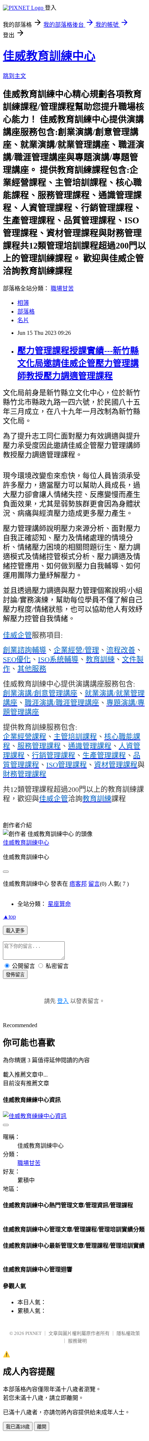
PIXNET (33, 1333)
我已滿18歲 (18, 1426)
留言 (94, 884)
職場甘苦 (62, 288)
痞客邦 (78, 884)
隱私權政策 (128, 1333)
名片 (23, 320)
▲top (9, 917)
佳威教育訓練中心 (49, 55)
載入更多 (15, 930)
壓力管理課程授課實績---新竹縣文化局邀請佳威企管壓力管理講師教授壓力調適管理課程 (78, 363)
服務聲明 (77, 1341)
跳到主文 (14, 76)
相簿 (23, 303)
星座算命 (59, 904)
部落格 (26, 311)
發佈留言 (15, 974)
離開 (41, 1426)
